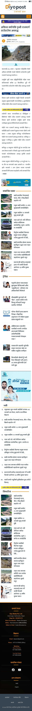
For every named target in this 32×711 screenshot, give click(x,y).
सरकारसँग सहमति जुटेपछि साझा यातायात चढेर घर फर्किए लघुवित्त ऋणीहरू (20, 348)
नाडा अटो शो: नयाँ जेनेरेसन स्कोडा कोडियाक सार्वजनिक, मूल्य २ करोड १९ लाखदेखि (22, 224)
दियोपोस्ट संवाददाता (12, 40)
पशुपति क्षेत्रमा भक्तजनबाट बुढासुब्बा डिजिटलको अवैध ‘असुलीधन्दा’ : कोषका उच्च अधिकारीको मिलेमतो (19, 287)
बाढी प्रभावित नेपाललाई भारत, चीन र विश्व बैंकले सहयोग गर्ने (21, 198)
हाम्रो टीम (20, 702)
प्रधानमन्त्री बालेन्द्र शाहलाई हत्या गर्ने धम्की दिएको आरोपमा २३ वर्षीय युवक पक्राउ (22, 266)
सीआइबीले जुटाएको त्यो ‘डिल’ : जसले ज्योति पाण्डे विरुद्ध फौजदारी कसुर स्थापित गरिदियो (19, 301)
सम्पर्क (12, 702)
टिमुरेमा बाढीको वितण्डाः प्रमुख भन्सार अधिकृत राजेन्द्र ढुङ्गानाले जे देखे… (21, 235)
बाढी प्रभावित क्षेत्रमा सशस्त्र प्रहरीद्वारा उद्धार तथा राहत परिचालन (22, 245)
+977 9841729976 (16, 649)
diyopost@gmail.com (19, 639)
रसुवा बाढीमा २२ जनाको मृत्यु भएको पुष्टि (21, 214)
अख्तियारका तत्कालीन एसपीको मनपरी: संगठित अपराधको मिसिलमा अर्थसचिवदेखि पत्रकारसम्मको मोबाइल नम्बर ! (19, 333)
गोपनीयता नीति (17, 697)
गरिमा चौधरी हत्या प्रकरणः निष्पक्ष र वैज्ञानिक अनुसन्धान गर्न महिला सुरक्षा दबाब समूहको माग (20, 315)
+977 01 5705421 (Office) (18, 642)
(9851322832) (23, 622)
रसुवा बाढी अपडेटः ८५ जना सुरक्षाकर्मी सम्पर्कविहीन (22, 206)
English (17, 687)
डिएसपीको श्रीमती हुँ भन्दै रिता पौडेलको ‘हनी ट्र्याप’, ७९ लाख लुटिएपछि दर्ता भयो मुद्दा (19, 361)
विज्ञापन (27, 697)
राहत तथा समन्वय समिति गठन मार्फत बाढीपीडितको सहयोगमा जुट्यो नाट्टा (22, 255)
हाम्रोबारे (7, 697)
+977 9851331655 (16, 655)
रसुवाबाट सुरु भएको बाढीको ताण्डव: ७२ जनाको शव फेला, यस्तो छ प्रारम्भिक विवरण (17, 412)
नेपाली (17, 683)
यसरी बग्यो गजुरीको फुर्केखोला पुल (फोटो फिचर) (17, 481)
